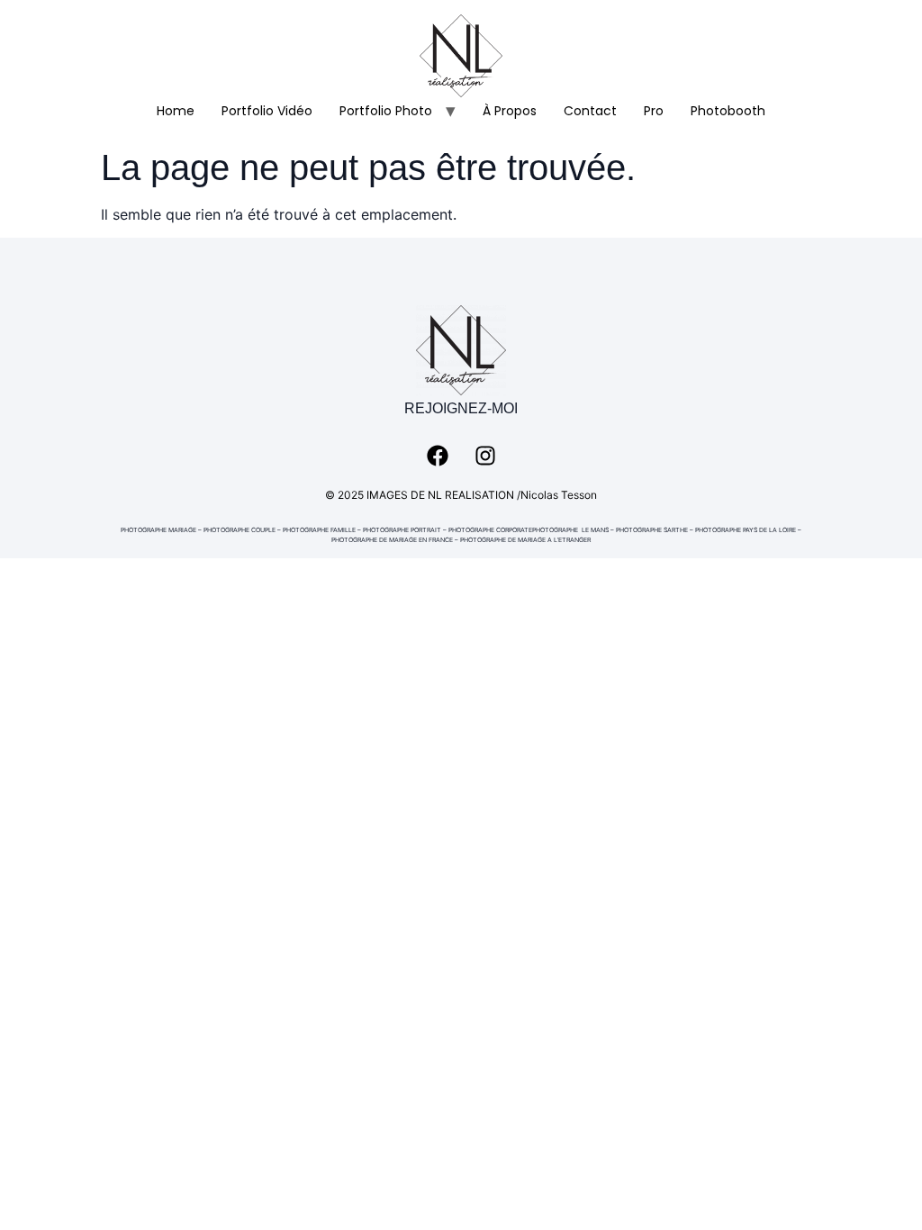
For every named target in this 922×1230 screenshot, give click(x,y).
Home (175, 111)
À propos (510, 111)
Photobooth (728, 111)
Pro (654, 111)
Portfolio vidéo (266, 111)
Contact (590, 111)
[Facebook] (437, 455)
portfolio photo (385, 111)
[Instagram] (485, 455)
